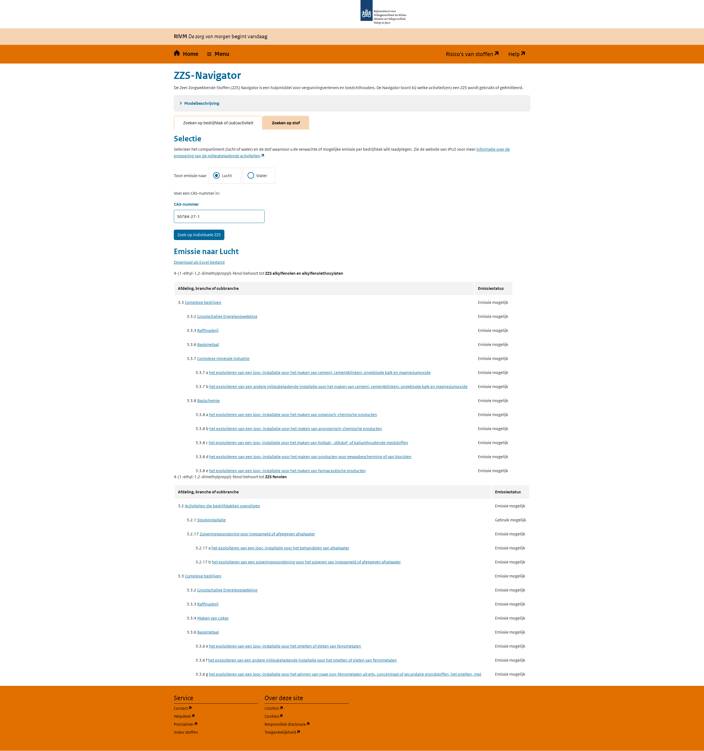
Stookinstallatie (211, 519)
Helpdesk (211, 716)
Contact (209, 708)
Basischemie (208, 400)
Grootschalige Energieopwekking (227, 316)
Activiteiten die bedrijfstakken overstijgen (222, 505)
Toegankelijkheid (307, 732)
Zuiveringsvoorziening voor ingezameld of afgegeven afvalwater (257, 534)
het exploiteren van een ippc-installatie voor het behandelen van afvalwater (280, 548)
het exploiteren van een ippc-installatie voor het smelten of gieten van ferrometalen (285, 646)
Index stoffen (186, 732)
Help (519, 54)
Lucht (227, 175)
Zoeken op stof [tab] (286, 122)
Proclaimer (212, 724)
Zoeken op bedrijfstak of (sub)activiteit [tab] (218, 122)
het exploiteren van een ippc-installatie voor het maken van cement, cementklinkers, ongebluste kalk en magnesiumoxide (320, 372)
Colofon (300, 708)
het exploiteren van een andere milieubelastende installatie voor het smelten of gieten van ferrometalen (302, 660)
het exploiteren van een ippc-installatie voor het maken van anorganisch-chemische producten (295, 428)
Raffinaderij (208, 330)
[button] (218, 54)
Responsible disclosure (307, 724)
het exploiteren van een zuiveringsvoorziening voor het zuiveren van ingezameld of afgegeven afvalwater (306, 562)
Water (261, 175)
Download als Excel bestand (199, 262)
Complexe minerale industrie (223, 358)
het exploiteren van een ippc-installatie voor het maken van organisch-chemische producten (293, 414)
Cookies (300, 716)
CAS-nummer (186, 204)
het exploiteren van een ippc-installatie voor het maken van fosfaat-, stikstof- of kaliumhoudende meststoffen (308, 442)
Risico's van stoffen (475, 54)
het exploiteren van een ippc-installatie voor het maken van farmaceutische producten (287, 470)
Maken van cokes (213, 618)
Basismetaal (208, 344)
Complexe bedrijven (203, 302)
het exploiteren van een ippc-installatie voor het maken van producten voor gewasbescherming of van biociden (310, 456)
